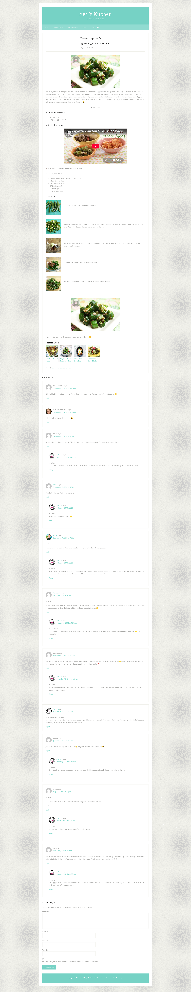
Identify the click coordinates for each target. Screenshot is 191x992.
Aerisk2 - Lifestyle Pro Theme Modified (88, 978)
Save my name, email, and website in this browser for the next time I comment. (70, 962)
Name (45, 932)
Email (45, 941)
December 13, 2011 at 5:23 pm (67, 679)
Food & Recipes (56, 368)
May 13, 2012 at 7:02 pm (62, 792)
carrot (55, 485)
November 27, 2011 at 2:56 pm (64, 656)
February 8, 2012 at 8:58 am (66, 762)
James (55, 535)
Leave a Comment (105, 48)
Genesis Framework (106, 978)
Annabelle (56, 593)
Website (45, 950)
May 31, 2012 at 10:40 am (66, 821)
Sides (62, 368)
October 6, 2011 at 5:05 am (62, 595)
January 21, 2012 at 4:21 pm (63, 712)
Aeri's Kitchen (95, 14)
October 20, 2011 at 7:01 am (67, 623)
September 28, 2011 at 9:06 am (64, 538)
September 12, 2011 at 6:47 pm (64, 388)
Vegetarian (68, 368)
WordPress (116, 978)
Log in (121, 978)
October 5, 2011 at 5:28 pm (66, 508)
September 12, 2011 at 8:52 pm (64, 412)
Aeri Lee (59, 455)
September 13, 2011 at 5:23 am (64, 487)
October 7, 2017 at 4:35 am (66, 874)
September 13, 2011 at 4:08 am (64, 436)
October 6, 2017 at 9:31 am (62, 851)
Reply (48, 398)
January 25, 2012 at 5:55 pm (63, 741)
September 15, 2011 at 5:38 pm (68, 457)
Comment (46, 911)
